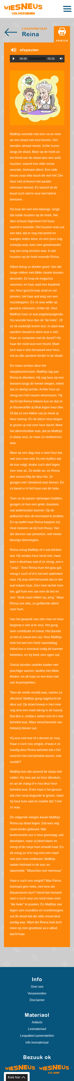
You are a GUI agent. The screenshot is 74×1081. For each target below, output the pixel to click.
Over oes (37, 986)
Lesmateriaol (37, 1029)
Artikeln (37, 1022)
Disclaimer (37, 1000)
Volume (60, 58)
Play (13, 58)
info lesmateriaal (37, 1042)
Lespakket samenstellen (37, 1035)
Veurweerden (37, 993)
